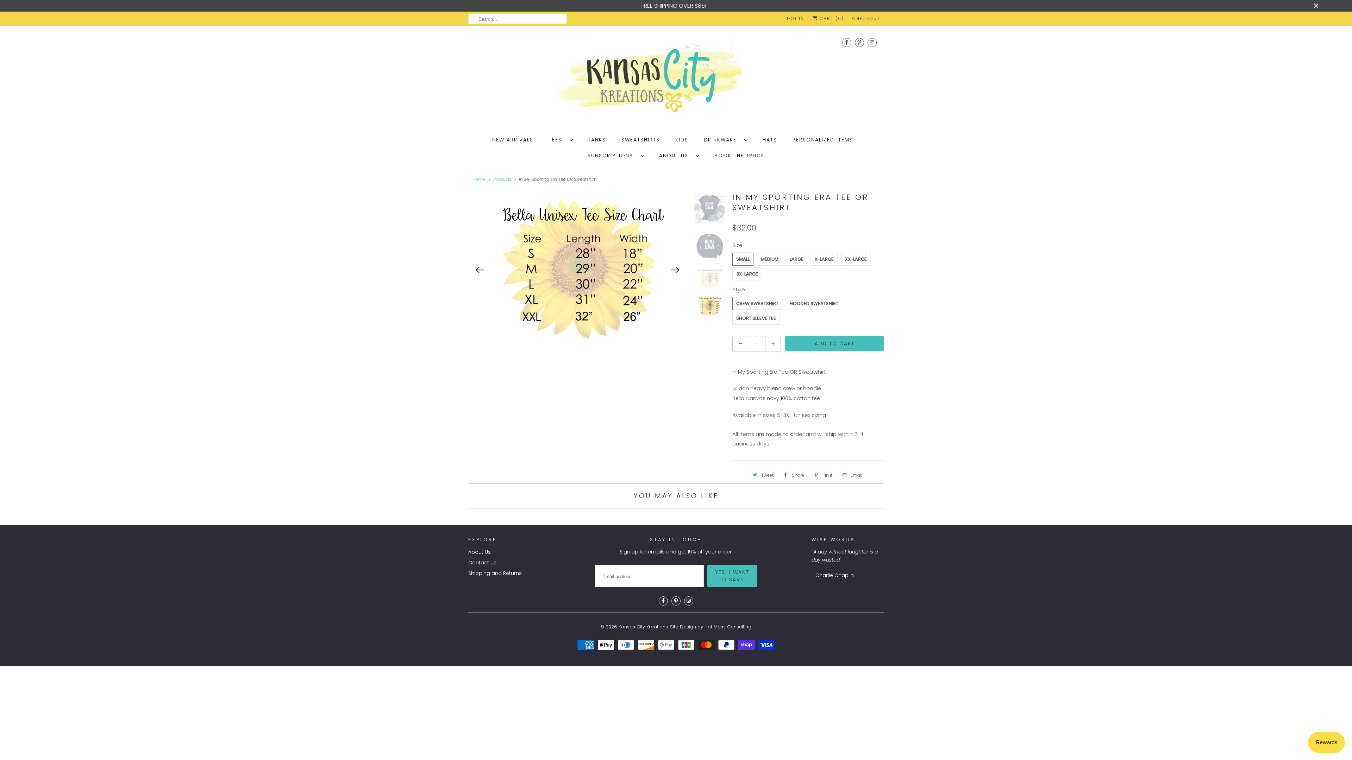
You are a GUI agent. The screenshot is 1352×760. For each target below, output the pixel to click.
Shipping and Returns (495, 573)
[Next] (675, 270)
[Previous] (479, 270)
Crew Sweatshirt (757, 303)
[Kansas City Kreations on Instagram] (872, 42)
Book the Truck (739, 155)
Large (796, 259)
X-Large (824, 259)
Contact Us (482, 562)
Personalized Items (823, 139)
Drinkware (722, 139)
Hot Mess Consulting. (728, 626)
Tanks (597, 139)
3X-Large (747, 274)
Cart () (831, 18)
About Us (676, 155)
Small (743, 259)
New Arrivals (512, 139)
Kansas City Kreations (643, 626)
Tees (557, 139)
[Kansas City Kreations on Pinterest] (859, 42)
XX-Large (856, 259)
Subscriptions (612, 155)
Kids (681, 139)
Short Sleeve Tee (756, 318)
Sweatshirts (640, 139)
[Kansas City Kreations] (676, 78)
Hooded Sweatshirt (814, 303)
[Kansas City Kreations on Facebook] (846, 42)
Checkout (866, 18)
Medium (769, 259)
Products (502, 179)
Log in (795, 18)
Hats (770, 139)
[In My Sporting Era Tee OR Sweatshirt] (577, 269)
